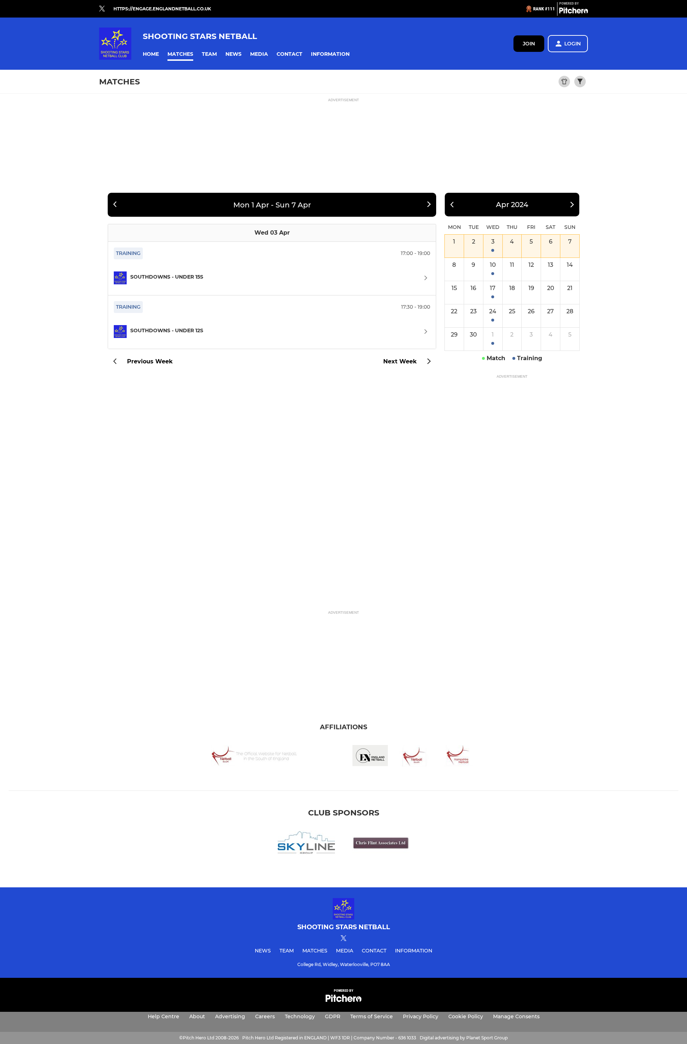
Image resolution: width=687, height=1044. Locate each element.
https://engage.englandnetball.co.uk (162, 8)
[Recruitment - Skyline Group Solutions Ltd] (306, 843)
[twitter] (102, 9)
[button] (150, 54)
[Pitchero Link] (573, 12)
